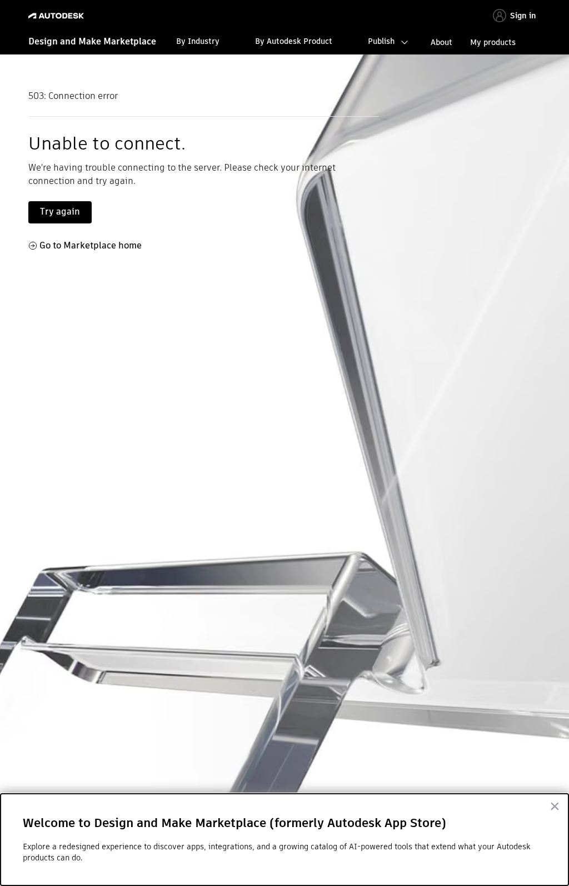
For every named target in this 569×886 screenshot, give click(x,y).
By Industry (197, 41)
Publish (381, 41)
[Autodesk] (57, 15)
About (441, 42)
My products (493, 42)
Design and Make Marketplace (92, 41)
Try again (60, 211)
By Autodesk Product (293, 41)
